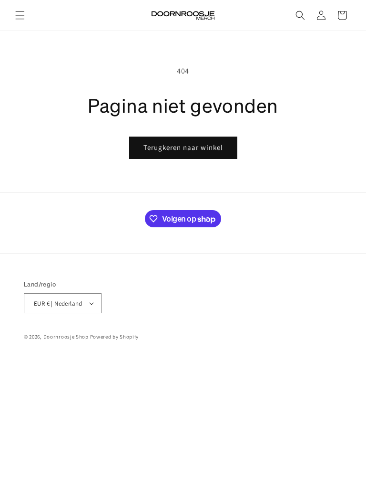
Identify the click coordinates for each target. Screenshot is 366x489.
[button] (20, 15)
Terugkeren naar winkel (183, 147)
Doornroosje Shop (66, 336)
